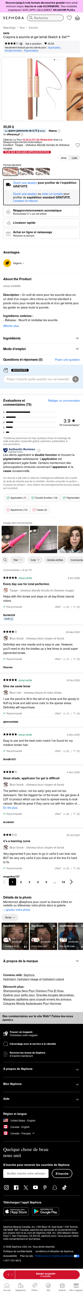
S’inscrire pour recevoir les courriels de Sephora (36, 1165)
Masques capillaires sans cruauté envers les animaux (37, 999)
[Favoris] (69, 17)
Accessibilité (10, 1255)
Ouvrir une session (25, 194)
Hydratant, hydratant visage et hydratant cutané (33, 979)
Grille (64, 157)
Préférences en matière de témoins (54, 1255)
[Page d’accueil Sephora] (13, 17)
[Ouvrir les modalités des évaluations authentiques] (38, 450)
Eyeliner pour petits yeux (19, 995)
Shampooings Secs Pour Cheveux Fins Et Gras (33, 991)
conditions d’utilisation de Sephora (54, 1251)
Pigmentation (31, 50)
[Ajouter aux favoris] (77, 145)
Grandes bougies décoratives (55, 995)
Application (54, 47)
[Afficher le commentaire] (15, 539)
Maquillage (9, 27)
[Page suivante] (71, 881)
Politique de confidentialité (17, 1251)
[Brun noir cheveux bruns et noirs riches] (43, 171)
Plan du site (26, 1255)
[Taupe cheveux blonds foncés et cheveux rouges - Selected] (10, 171)
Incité (7, 618)
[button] (59, 131)
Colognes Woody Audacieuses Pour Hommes (32, 1003)
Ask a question (33, 43)
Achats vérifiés (55, 560)
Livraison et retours (25, 201)
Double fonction (13, 50)
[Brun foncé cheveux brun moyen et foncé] (27, 171)
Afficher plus (11, 326)
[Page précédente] (4, 881)
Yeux (22, 27)
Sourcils (33, 27)
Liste (74, 157)
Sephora (29, 975)
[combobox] (45, 18)
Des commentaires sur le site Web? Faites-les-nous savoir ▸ (37, 1018)
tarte (6, 33)
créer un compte (52, 194)
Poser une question (67, 359)
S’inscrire (62, 1173)
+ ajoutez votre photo (16, 910)
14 (63, 882)
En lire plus (10, 808)
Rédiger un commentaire (64, 400)
